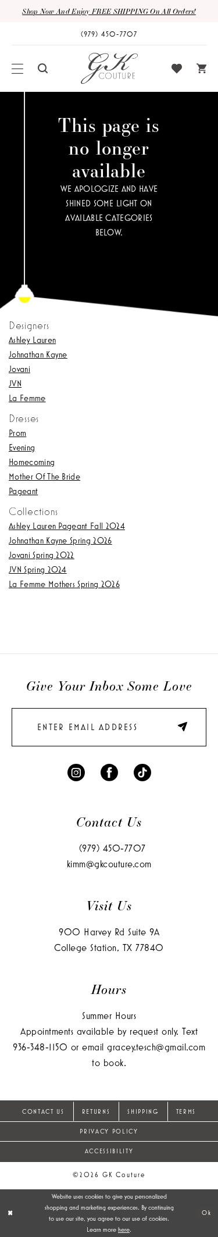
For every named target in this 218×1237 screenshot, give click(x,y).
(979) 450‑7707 (112, 847)
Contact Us (43, 1111)
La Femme (27, 398)
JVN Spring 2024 (38, 569)
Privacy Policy (109, 1131)
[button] (18, 68)
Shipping (142, 1111)
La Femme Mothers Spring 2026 (64, 584)
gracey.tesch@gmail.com (156, 1046)
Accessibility (109, 1150)
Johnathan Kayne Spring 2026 (60, 540)
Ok (206, 1212)
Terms (186, 1111)
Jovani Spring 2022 (41, 555)
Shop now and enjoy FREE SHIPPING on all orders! (109, 11)
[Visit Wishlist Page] (177, 68)
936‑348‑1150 (40, 1046)
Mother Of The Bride (44, 476)
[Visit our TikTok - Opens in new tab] (142, 771)
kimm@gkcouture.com (109, 863)
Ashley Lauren (32, 340)
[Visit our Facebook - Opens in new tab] (109, 771)
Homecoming (32, 462)
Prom (17, 433)
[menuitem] (18, 68)
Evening (22, 447)
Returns (96, 1111)
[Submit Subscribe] (178, 727)
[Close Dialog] (10, 1212)
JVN (15, 383)
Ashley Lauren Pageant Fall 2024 (67, 526)
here (124, 1229)
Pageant (23, 491)
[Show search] (43, 68)
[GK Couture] (109, 68)
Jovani (19, 369)
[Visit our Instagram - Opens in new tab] (76, 771)
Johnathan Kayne (38, 354)
